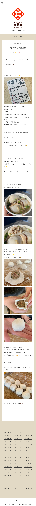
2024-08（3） (18, 422)
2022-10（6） (28, 444)
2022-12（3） (8, 444)
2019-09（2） (28, 478)
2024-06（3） (8, 426)
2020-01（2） (8, 478)
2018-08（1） (28, 488)
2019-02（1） (18, 485)
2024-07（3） (28, 422)
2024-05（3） (18, 426)
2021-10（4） (28, 457)
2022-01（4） (28, 454)
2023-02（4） (18, 441)
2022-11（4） (18, 444)
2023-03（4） (8, 441)
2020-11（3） (8, 469)
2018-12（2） (8, 488)
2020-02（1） (28, 475)
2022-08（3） (18, 447)
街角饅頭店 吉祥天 (13, 504)
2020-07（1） (18, 472)
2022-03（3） (8, 454)
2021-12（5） (8, 457)
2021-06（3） (28, 460)
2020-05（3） (8, 475)
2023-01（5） (28, 441)
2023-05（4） (18, 438)
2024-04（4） (28, 426)
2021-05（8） (8, 463)
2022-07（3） (28, 447)
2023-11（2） (18, 432)
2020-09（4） (28, 469)
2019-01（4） (28, 485)
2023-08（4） (18, 435)
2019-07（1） (18, 482)
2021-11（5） (18, 457)
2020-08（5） (8, 472)
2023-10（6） (28, 432)
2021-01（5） (18, 466)
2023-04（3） (28, 438)
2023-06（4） (8, 438)
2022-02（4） (18, 454)
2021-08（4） (18, 460)
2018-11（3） (18, 488)
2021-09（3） (8, 460)
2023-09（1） (8, 435)
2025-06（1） (8, 422)
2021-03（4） (28, 463)
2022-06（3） (8, 450)
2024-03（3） (8, 429)
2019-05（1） (28, 482)
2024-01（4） (28, 429)
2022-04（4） (28, 450)
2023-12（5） (8, 432)
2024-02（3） (18, 429)
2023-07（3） (28, 435)
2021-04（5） (18, 463)
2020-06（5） (28, 472)
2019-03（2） (8, 485)
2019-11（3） (18, 478)
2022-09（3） (8, 447)
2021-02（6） (8, 466)
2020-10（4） (18, 469)
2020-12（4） (28, 466)
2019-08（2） (8, 482)
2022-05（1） (18, 450)
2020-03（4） (18, 475)
